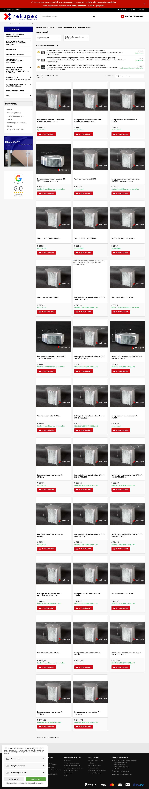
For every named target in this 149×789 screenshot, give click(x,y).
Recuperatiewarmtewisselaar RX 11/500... (87, 654)
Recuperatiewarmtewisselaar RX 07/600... (50, 476)
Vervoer (9, 109)
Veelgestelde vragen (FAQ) (16, 129)
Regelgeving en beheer (15, 91)
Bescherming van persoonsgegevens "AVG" (48, 764)
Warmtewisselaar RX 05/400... (85, 238)
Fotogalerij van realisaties (49, 774)
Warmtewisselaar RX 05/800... (48, 416)
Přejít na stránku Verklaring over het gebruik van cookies (24, 783)
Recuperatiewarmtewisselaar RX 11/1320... (87, 713)
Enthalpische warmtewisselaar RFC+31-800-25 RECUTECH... (126, 654)
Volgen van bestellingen (96, 760)
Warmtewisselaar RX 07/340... (122, 297)
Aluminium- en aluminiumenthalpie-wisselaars (14, 61)
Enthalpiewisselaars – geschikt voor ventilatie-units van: (16, 43)
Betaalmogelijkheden (14, 113)
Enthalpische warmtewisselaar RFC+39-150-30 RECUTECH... (126, 357)
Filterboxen (11, 49)
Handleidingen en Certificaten (16, 123)
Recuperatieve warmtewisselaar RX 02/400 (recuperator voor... (125, 180)
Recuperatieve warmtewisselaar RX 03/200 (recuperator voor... (88, 121)
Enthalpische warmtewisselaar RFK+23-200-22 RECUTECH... (89, 357)
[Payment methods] (114, 784)
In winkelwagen (46, 134)
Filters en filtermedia (15, 54)
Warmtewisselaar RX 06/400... (48, 297)
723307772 (17, 9)
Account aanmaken (95, 765)
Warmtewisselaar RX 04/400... (48, 238)
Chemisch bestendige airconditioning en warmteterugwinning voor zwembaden (17, 70)
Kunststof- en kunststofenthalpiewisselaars (18, 78)
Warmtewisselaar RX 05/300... (85, 179)
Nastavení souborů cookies (97, 770)
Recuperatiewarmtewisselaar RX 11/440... (87, 594)
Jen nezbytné (13, 779)
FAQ (66, 775)
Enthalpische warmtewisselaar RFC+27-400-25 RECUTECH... (126, 476)
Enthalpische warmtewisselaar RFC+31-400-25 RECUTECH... (89, 535)
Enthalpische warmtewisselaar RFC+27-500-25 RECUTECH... (126, 535)
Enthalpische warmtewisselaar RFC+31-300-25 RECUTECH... (89, 476)
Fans (8, 96)
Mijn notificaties (94, 768)
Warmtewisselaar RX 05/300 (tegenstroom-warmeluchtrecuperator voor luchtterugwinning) (81, 58)
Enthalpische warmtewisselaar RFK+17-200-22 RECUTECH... (89, 298)
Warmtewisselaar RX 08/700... (48, 653)
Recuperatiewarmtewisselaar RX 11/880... (50, 713)
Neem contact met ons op (76, 6)
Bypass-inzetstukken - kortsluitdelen (15, 35)
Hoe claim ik (69, 773)
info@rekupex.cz (126, 774)
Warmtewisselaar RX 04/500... (122, 238)
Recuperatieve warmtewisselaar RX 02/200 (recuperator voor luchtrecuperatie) (76, 50)
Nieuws (9, 126)
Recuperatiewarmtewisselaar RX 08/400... (124, 417)
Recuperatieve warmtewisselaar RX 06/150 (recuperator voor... (51, 180)
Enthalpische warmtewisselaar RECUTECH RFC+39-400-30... (49, 594)
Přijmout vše (35, 779)
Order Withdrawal (94, 773)
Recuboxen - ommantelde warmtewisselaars (16, 85)
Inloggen (91, 763)
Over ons (10, 119)
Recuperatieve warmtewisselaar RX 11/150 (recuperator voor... (51, 357)
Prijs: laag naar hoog (129, 76)
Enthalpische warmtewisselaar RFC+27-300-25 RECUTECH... (89, 417)
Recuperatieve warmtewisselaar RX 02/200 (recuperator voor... (51, 121)
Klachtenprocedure (71, 770)
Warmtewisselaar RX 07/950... (122, 593)
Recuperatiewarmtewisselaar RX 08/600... (50, 535)
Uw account (93, 757)
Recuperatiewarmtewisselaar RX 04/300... (124, 121)
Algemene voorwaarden (15, 116)
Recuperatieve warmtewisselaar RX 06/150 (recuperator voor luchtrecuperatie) (76, 65)
